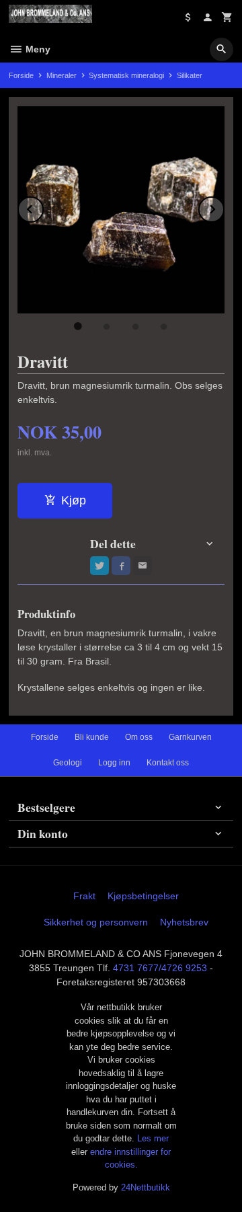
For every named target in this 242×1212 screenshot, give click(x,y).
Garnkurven (190, 737)
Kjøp (73, 500)
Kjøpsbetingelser (143, 896)
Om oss (139, 737)
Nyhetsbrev (184, 922)
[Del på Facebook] (121, 565)
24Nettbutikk (145, 1187)
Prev (43, 207)
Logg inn (114, 762)
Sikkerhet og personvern (96, 922)
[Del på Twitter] (99, 565)
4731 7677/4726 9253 (160, 967)
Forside (21, 75)
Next (224, 207)
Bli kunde (92, 737)
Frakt (84, 896)
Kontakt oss (168, 762)
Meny (36, 49)
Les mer (153, 1138)
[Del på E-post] (142, 565)
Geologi (67, 762)
